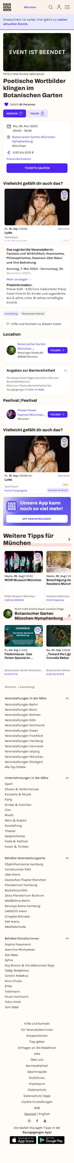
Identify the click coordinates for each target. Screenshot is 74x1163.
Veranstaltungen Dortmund (24, 725)
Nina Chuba (13, 981)
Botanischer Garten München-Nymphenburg (34, 139)
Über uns (37, 1059)
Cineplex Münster (17, 916)
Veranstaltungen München (24, 757)
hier (41, 389)
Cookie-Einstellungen (37, 1102)
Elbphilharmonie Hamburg (24, 864)
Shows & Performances (22, 789)
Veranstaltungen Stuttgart (24, 762)
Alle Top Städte (15, 767)
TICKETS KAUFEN (37, 168)
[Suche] (50, 7)
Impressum (37, 1084)
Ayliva (9, 960)
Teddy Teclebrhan (17, 970)
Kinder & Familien (18, 805)
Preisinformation (19, 159)
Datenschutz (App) (37, 1096)
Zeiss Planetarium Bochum (24, 895)
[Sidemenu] (67, 7)
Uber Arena (12, 874)
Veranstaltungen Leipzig (22, 751)
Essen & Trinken (17, 846)
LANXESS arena (16, 911)
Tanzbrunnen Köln (18, 869)
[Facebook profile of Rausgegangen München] (37, 1121)
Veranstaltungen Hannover (24, 746)
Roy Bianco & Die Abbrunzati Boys (29, 965)
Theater (10, 831)
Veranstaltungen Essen (21, 730)
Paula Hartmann (17, 996)
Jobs (37, 1053)
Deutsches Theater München (25, 880)
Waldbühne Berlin (17, 900)
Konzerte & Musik (18, 794)
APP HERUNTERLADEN (45, 519)
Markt (9, 815)
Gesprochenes (15, 836)
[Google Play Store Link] (51, 1140)
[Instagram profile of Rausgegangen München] (29, 1121)
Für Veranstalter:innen (37, 1030)
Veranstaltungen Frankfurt (24, 736)
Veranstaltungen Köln (20, 720)
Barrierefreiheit (37, 1066)
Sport (9, 784)
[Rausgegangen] (7, 7)
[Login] (59, 7)
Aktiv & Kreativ (16, 820)
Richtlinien (37, 1078)
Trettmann (12, 991)
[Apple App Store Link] (23, 1140)
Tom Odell (12, 1007)
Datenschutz (37, 1090)
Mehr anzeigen (17, 279)
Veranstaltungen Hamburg (24, 741)
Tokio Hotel (13, 1002)
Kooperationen (37, 1035)
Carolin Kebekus (16, 975)
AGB (37, 1108)
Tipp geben (37, 1041)
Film (8, 810)
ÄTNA (8, 986)
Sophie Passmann (18, 944)
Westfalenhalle (15, 927)
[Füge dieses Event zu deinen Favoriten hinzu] (37, 630)
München (10, 687)
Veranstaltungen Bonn (21, 709)
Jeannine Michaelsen (20, 949)
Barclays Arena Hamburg (22, 906)
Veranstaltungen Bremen (23, 715)
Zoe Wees (11, 955)
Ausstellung (11, 313)
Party (8, 799)
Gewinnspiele (37, 1072)
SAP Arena (12, 921)
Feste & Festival (16, 841)
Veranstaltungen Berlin (21, 704)
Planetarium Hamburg (21, 885)
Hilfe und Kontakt (37, 1023)
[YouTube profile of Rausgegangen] (45, 1121)
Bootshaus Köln (16, 890)
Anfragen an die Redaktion (37, 1048)
